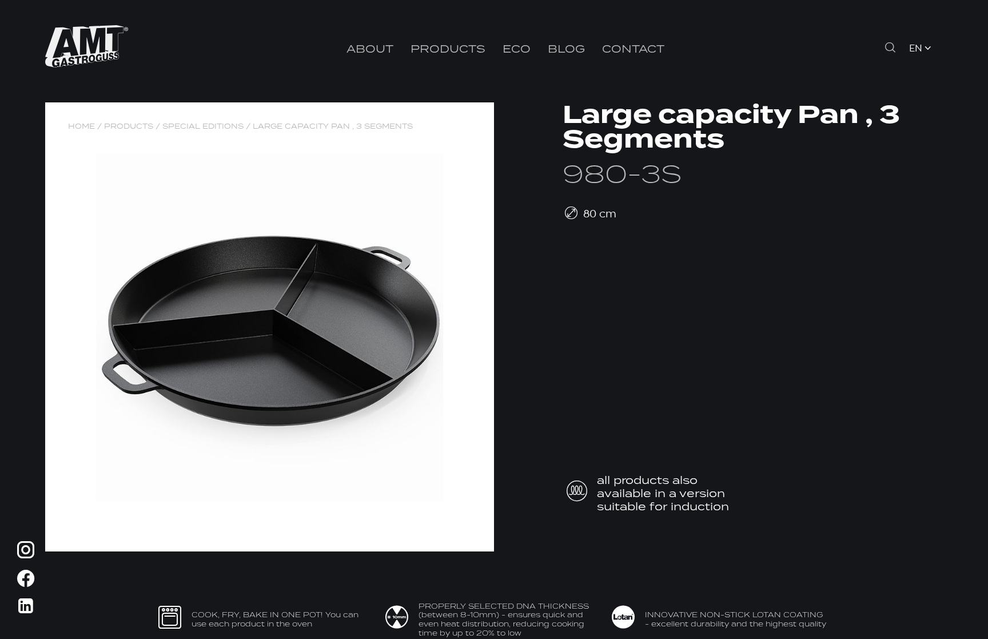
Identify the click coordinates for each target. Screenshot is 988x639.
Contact (633, 48)
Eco (517, 48)
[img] (25, 552)
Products (448, 48)
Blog (566, 48)
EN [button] (915, 49)
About (369, 48)
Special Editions (203, 126)
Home (81, 126)
